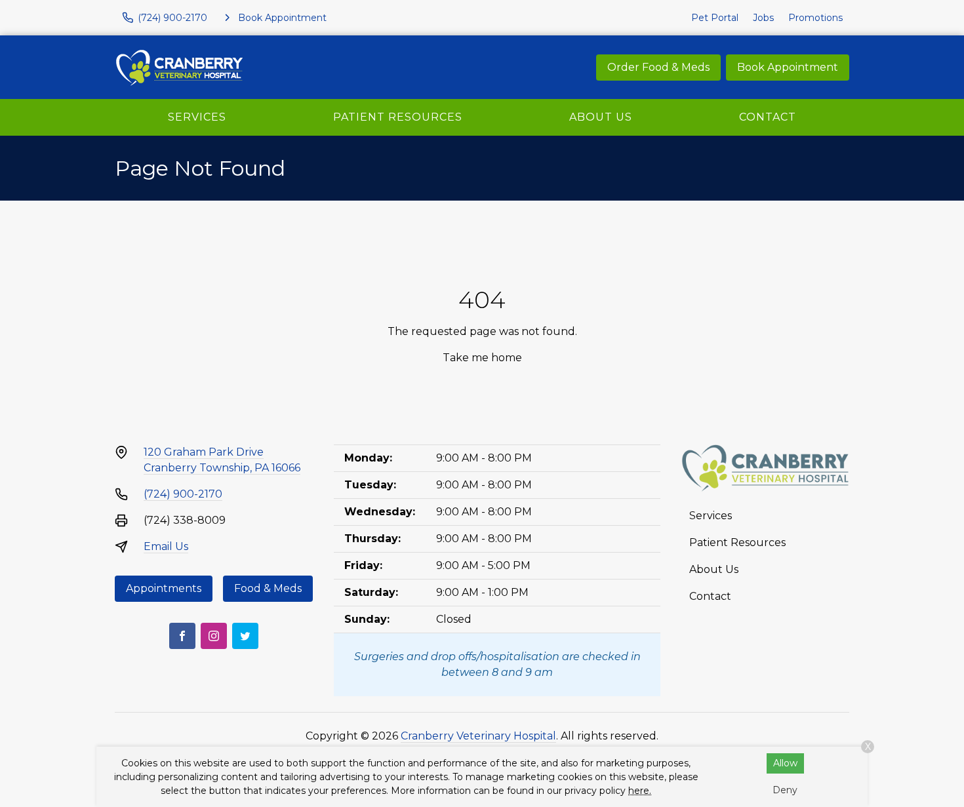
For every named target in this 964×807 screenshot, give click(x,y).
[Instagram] (214, 636)
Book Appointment (787, 67)
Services (197, 117)
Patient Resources (397, 117)
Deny (785, 790)
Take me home (482, 357)
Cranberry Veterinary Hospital (478, 736)
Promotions (815, 18)
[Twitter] (245, 636)
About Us (600, 117)
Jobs (763, 18)
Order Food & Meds (658, 67)
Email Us (166, 546)
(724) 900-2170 (183, 494)
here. (639, 791)
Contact (767, 117)
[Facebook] (182, 636)
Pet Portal (714, 18)
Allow (785, 763)
